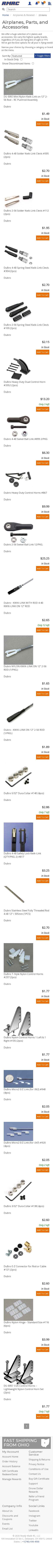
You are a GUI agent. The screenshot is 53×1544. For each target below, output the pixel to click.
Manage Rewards (11, 1479)
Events (6, 1523)
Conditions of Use (38, 1469)
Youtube (33, 1525)
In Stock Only (12, 59)
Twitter (33, 1520)
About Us (7, 1511)
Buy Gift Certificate (39, 1478)
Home (5, 15)
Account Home (10, 1456)
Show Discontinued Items (16, 63)
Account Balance (11, 1466)
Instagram (34, 1515)
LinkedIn (33, 1530)
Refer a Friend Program (36, 1498)
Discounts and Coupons (10, 1517)
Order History (9, 1461)
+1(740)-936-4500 (30, 1541)
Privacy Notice (36, 1464)
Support (33, 1483)
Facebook (34, 1511)
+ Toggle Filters (42, 55)
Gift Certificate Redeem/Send (10, 1472)
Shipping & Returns (39, 1459)
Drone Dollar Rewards (36, 1490)
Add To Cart (42, 123)
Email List (7, 1528)
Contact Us (35, 1473)
